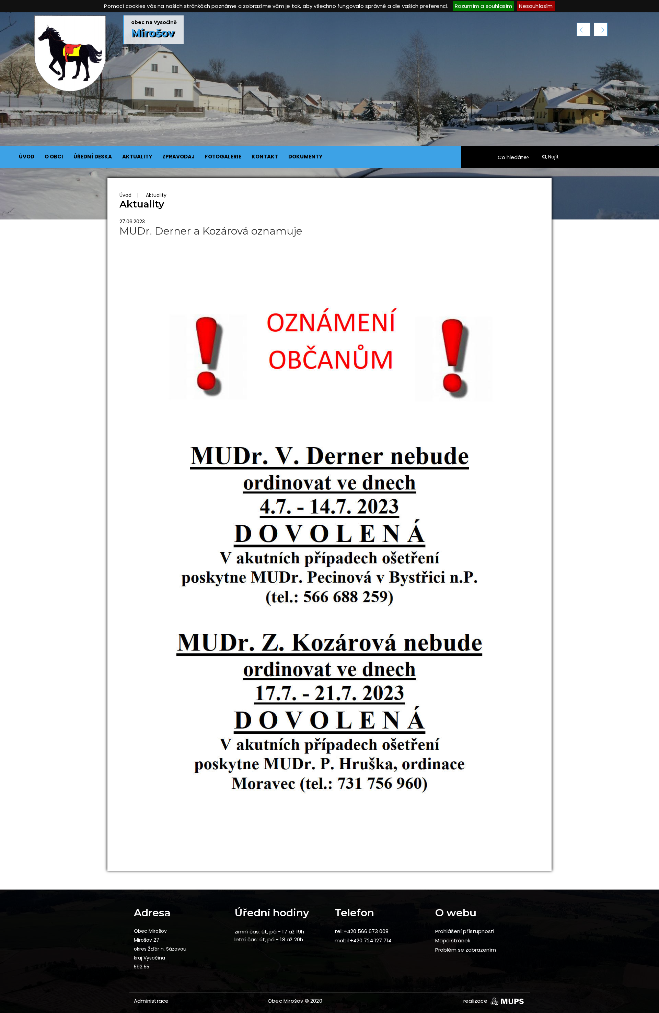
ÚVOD (26, 156)
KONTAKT (265, 156)
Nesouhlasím (536, 6)
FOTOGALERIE (223, 156)
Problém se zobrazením (465, 949)
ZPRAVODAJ (178, 156)
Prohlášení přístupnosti (464, 931)
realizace (476, 1000)
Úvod (125, 195)
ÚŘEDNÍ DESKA (92, 156)
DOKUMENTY (305, 156)
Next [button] (601, 29)
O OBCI (54, 156)
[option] (329, 115)
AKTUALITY (137, 156)
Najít (553, 156)
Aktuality (156, 195)
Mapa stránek (452, 940)
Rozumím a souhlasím (483, 6)
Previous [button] (583, 29)
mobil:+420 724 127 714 (363, 940)
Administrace (151, 1000)
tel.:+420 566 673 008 (362, 931)
